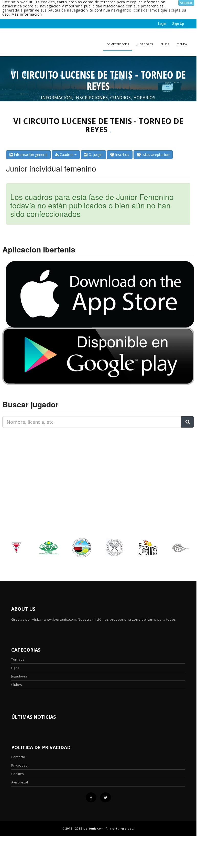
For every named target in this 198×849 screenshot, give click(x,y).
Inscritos (121, 154)
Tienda (182, 44)
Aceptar (186, 3)
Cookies (17, 773)
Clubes (16, 684)
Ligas (15, 667)
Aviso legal (19, 782)
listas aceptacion (155, 154)
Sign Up (178, 24)
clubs (164, 44)
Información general (30, 154)
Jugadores (145, 44)
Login (162, 24)
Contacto (18, 757)
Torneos (17, 659)
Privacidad (19, 765)
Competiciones (117, 44)
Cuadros (66, 154)
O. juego (95, 154)
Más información (26, 14)
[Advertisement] (34, 464)
